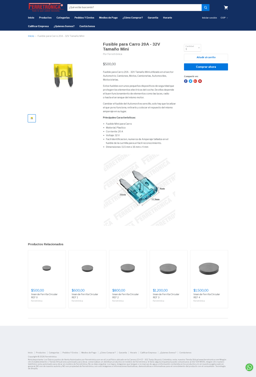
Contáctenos (87, 26)
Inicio (31, 17)
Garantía (153, 17)
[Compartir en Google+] (195, 81)
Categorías (63, 17)
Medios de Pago (108, 17)
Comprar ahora (206, 66)
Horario (167, 17)
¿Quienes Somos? (64, 26)
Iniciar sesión (209, 17)
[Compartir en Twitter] (190, 81)
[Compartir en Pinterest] (200, 81)
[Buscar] (205, 7)
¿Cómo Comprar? (133, 17)
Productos (45, 17)
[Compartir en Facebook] (186, 81)
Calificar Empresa (38, 26)
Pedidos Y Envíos (84, 17)
